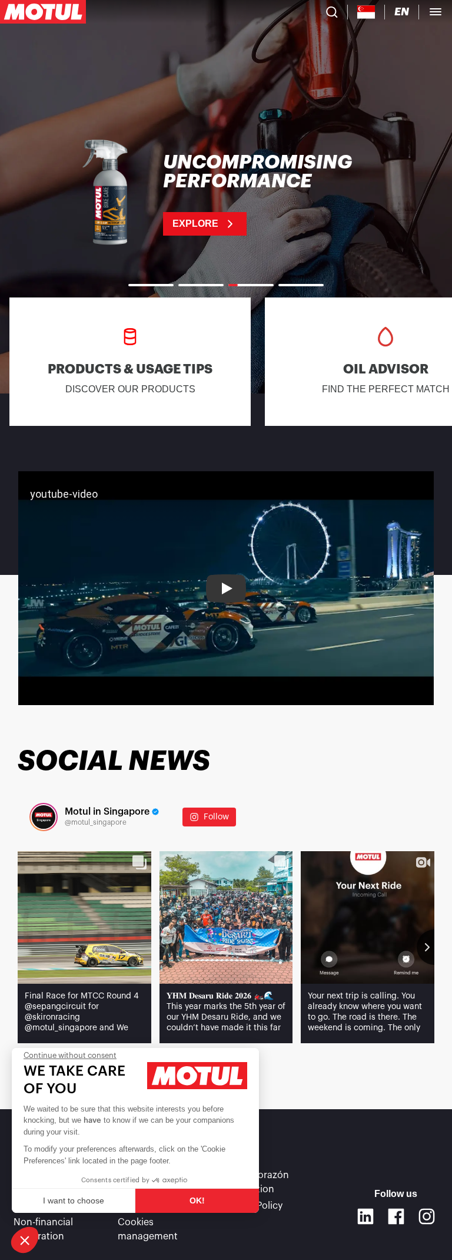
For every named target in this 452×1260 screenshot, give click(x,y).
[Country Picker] (366, 12)
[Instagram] (426, 1216)
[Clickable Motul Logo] (43, 12)
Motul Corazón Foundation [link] (255, 1182)
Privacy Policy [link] (252, 1206)
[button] (25, 1240)
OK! (197, 1200)
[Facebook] (396, 1216)
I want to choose (73, 1200)
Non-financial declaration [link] (43, 1229)
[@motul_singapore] (43, 817)
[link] (226, 194)
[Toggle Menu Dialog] (435, 12)
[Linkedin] (365, 1216)
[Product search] (332, 12)
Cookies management (148, 1229)
